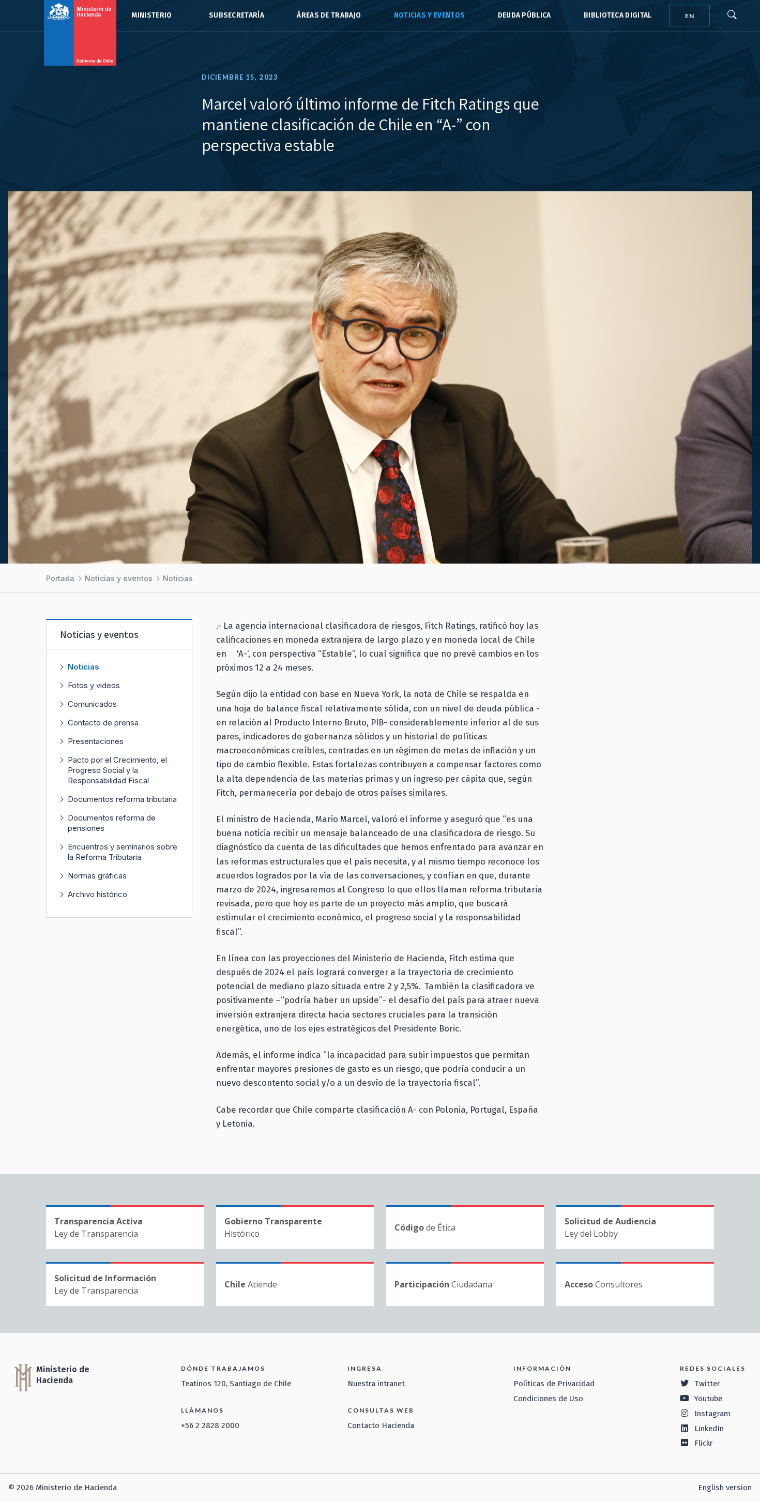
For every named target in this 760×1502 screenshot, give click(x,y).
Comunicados (92, 704)
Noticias (178, 578)
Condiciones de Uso (548, 1398)
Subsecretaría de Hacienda (234, 15)
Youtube (708, 1398)
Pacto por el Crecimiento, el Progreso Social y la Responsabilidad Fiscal (117, 770)
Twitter (707, 1383)
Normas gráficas (97, 876)
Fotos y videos (94, 685)
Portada (60, 578)
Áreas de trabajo (329, 15)
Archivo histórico (97, 894)
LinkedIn (709, 1428)
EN (689, 16)
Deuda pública (524, 15)
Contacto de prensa (103, 722)
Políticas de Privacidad (554, 1383)
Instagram (712, 1413)
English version (725, 1487)
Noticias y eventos (429, 15)
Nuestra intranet (376, 1383)
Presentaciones (96, 741)
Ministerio (151, 15)
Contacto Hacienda (380, 1425)
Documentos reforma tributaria (122, 799)
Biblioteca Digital (618, 15)
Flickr (703, 1443)
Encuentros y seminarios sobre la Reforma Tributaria (122, 852)
